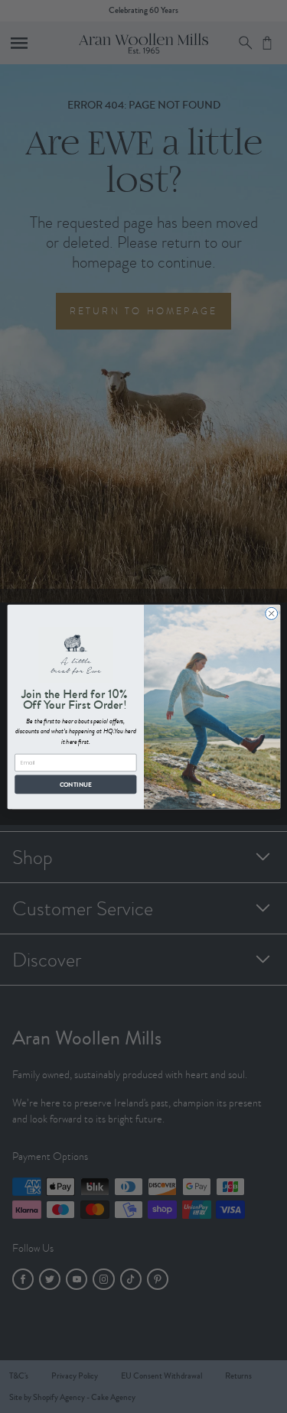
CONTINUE (75, 783)
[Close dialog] (271, 613)
